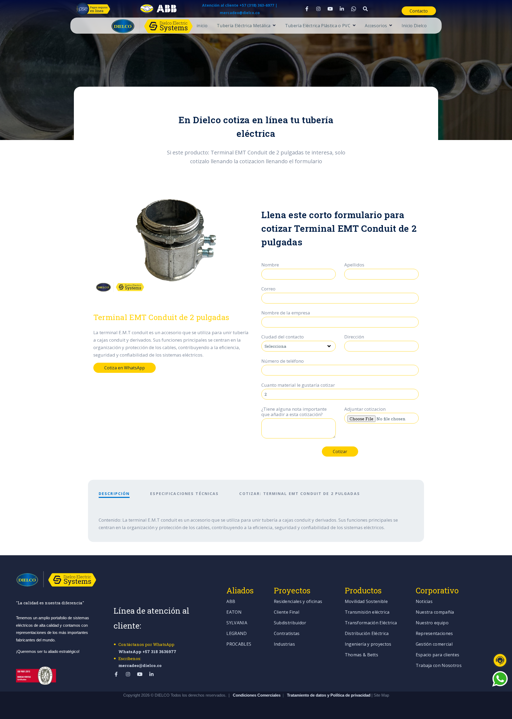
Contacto (419, 11)
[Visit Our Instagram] (318, 8)
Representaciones (434, 633)
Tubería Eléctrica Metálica (243, 26)
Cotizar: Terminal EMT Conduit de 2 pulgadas (299, 493)
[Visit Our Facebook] (306, 8)
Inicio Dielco (414, 26)
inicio (202, 26)
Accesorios (376, 26)
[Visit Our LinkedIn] (342, 8)
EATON (234, 612)
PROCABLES (238, 644)
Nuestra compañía (435, 612)
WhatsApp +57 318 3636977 (147, 651)
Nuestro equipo (432, 623)
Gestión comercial (434, 644)
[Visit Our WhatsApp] (353, 8)
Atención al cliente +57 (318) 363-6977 (238, 5)
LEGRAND (236, 633)
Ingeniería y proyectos (368, 644)
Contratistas (287, 633)
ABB (230, 601)
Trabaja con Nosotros (439, 665)
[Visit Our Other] (365, 8)
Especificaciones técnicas (184, 493)
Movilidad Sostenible (366, 601)
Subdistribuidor (290, 623)
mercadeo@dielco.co (140, 665)
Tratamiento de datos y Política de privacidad (329, 695)
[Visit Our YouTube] (330, 8)
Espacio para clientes (437, 655)
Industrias (284, 644)
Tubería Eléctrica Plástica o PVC (317, 26)
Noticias (424, 601)
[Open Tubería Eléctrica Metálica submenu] (273, 25)
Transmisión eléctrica (367, 612)
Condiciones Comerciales (257, 695)
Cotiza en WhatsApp (124, 368)
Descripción (114, 493)
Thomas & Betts (361, 655)
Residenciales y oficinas (298, 601)
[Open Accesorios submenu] (390, 25)
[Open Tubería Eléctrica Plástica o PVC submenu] (353, 25)
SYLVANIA (236, 623)
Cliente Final (286, 612)
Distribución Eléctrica (367, 633)
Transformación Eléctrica (371, 623)
